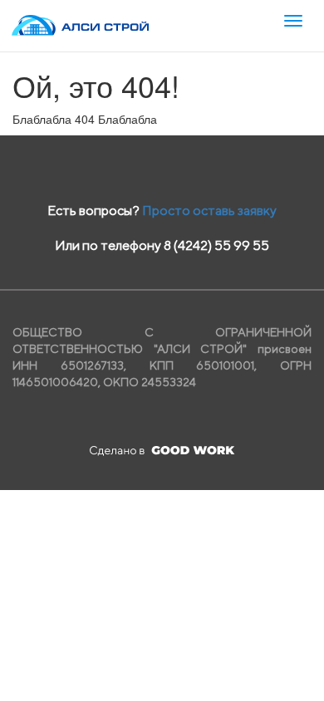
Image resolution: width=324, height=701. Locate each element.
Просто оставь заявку (209, 210)
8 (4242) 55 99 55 (216, 245)
